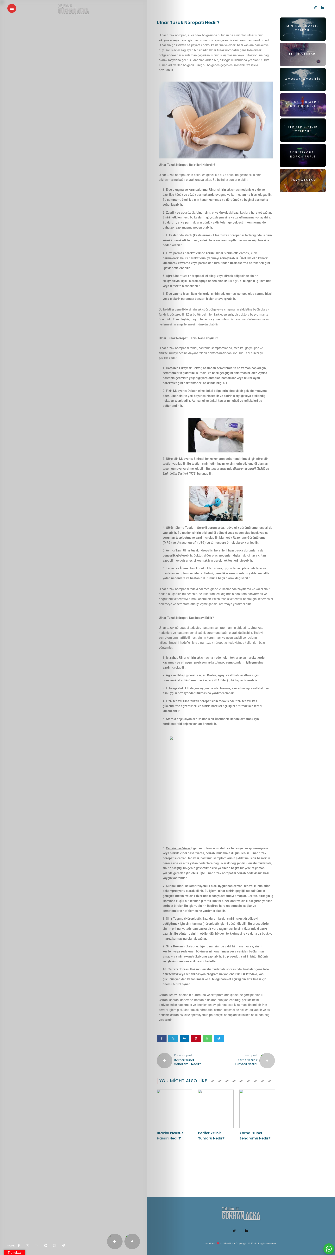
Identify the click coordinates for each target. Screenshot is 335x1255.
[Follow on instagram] (315, 8)
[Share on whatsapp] (207, 1038)
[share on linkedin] (37, 1245)
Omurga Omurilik (303, 79)
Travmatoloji (303, 180)
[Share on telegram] (219, 1038)
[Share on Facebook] (162, 1038)
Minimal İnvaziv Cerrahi (303, 28)
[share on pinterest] (45, 1245)
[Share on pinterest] (196, 1038)
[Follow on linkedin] (322, 8)
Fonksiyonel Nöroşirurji (303, 154)
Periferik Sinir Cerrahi (303, 129)
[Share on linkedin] (184, 1038)
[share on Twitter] (28, 1245)
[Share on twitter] (173, 1038)
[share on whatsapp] (54, 1245)
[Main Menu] (12, 8)
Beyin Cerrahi (303, 54)
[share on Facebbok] (19, 1245)
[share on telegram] (63, 1245)
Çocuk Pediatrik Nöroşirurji (302, 104)
